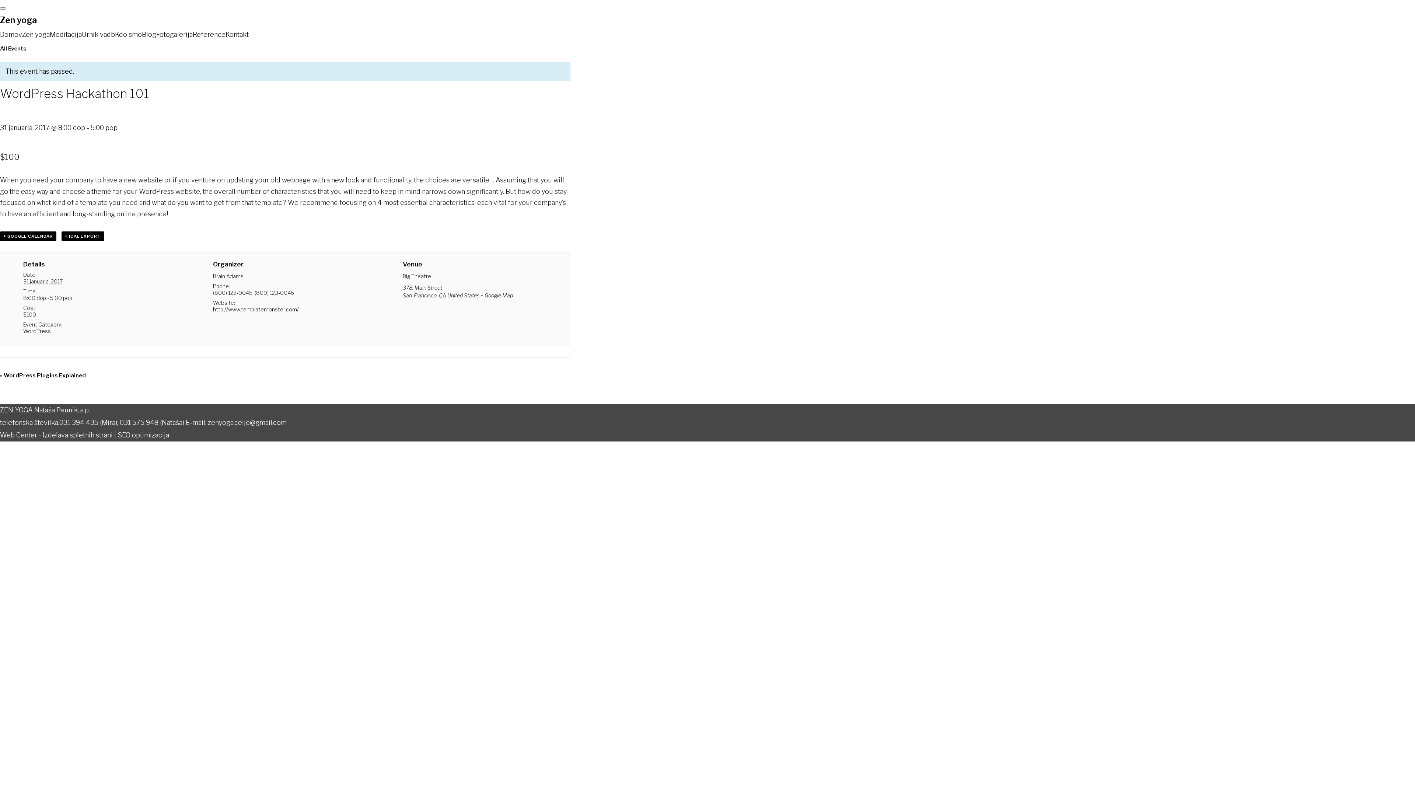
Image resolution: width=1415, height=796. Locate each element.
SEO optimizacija (143, 435)
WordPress (37, 331)
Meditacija (66, 34)
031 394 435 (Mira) (88, 422)
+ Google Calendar (28, 236)
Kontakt (237, 34)
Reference (209, 34)
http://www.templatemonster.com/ (256, 309)
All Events (13, 48)
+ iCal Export (83, 236)
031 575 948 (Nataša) (152, 422)
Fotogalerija (174, 34)
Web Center (18, 435)
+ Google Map (497, 295)
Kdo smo (128, 34)
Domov (11, 34)
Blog (149, 34)
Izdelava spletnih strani (78, 435)
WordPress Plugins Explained (43, 375)
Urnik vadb (98, 34)
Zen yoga (18, 20)
